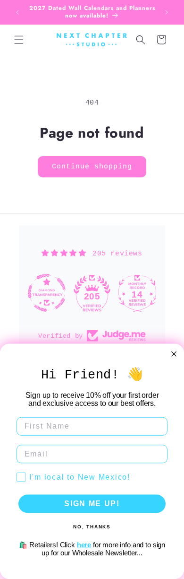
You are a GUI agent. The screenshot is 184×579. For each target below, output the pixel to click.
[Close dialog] (173, 354)
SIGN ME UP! (92, 504)
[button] (18, 39)
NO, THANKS (92, 526)
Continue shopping (92, 167)
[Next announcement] (166, 12)
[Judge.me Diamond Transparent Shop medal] (47, 293)
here (84, 545)
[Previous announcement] (17, 12)
